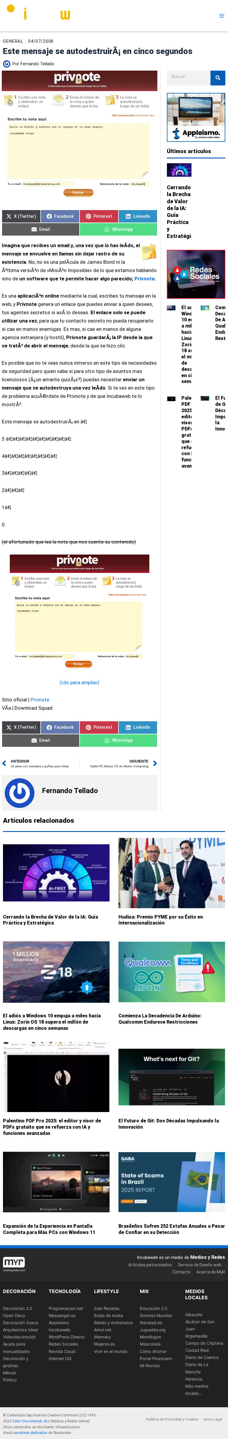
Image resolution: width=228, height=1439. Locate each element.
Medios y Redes (207, 1257)
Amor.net (102, 1329)
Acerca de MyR (211, 1272)
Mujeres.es (104, 1344)
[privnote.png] (79, 612)
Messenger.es (62, 1315)
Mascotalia (150, 1344)
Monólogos (150, 1337)
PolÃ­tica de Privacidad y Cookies (172, 1419)
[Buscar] (217, 78)
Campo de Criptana (204, 1343)
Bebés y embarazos (113, 1322)
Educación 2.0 (153, 1308)
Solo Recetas (106, 1308)
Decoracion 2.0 (17, 1308)
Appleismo (59, 1322)
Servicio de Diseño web (199, 1264)
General (13, 41)
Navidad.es (151, 1322)
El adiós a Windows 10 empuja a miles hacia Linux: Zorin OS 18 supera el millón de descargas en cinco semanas (52, 1022)
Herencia (193, 1378)
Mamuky (102, 1337)
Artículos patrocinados (150, 1264)
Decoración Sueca (20, 1322)
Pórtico (10, 1379)
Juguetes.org (153, 1329)
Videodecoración (19, 1337)
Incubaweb (59, 1329)
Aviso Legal (213, 1419)
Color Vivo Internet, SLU (31, 1421)
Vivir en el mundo (110, 1351)
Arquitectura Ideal (20, 1329)
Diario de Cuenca (201, 1357)
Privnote (144, 279)
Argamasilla (196, 1335)
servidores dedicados (30, 1433)
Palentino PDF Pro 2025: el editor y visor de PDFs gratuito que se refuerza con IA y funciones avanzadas (52, 1127)
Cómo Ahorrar (153, 1351)
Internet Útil (60, 1358)
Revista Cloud (62, 1351)
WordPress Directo (67, 1337)
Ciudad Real (197, 1350)
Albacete (193, 1314)
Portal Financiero (156, 1358)
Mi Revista (150, 1365)
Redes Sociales (63, 1344)
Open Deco (14, 1315)
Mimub (9, 1372)
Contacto (181, 1272)
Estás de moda (108, 1315)
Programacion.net (66, 1308)
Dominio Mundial (156, 1315)
